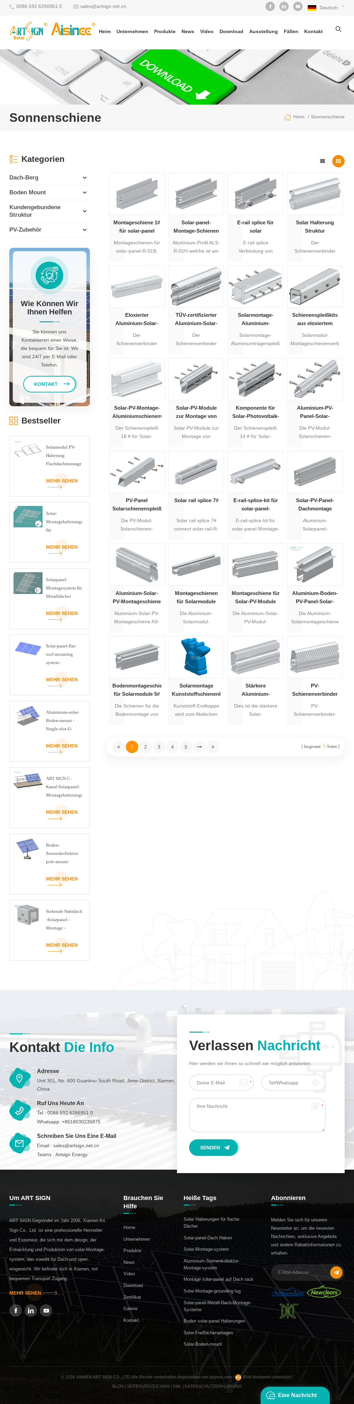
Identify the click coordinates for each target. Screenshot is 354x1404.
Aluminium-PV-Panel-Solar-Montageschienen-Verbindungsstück (315, 412)
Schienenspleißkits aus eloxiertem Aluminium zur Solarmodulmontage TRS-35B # (314, 320)
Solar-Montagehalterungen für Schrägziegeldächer (64, 522)
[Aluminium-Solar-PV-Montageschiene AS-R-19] (137, 564)
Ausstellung (263, 31)
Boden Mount (27, 192)
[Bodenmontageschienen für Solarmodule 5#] (137, 657)
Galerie (130, 1308)
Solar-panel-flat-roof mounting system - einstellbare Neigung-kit (61, 655)
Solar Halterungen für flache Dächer (211, 1223)
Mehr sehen (62, 481)
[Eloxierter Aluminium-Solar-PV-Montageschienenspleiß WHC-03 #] (137, 286)
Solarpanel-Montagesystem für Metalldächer (64, 588)
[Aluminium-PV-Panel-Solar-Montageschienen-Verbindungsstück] (315, 379)
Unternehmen (132, 31)
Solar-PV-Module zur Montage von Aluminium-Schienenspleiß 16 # (196, 412)
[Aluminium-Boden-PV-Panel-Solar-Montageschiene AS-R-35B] (315, 564)
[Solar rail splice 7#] (196, 472)
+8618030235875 (81, 1121)
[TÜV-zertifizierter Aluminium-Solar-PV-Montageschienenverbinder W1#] (196, 286)
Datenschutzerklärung (213, 1386)
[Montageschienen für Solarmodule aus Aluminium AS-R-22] (196, 564)
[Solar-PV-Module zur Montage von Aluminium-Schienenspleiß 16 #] (196, 379)
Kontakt (313, 31)
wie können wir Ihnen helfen (49, 308)
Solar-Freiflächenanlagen (208, 1332)
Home (129, 1227)
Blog (118, 1386)
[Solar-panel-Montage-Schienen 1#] (196, 193)
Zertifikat (132, 1297)
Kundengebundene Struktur (34, 211)
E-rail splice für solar (255, 227)
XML (177, 1386)
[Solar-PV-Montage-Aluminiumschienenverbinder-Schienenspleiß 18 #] (137, 379)
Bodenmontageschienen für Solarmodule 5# (136, 690)
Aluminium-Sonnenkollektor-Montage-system (212, 1264)
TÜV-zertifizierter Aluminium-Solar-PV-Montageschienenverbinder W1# (196, 320)
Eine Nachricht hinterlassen (297, 1398)
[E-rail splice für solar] (255, 193)
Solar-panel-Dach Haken (208, 1237)
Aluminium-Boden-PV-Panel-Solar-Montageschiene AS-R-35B (315, 598)
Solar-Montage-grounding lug (212, 1291)
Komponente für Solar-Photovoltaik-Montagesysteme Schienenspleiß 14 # (256, 412)
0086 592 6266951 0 (39, 6)
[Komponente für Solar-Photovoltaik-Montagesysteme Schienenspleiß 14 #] (255, 379)
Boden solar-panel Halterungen (214, 1321)
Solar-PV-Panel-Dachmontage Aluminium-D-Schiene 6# (315, 505)
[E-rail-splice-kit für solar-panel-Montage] (255, 472)
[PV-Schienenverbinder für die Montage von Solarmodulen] (315, 657)
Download (231, 31)
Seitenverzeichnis (148, 1386)
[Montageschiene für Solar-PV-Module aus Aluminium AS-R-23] (255, 564)
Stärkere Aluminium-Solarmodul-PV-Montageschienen (255, 690)
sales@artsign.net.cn (103, 6)
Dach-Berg (23, 177)
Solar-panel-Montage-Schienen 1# (196, 227)
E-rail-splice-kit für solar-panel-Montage (255, 505)
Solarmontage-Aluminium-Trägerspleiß (255, 320)
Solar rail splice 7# (196, 500)
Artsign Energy (71, 1154)
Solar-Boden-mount (203, 1344)
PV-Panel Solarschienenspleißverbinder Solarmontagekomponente (136, 505)
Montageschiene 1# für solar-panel (136, 227)
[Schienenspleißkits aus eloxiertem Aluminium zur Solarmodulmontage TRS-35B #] (315, 286)
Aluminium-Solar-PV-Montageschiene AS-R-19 (137, 598)
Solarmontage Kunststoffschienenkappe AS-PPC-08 (196, 690)
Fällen (291, 31)
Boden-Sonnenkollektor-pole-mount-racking (62, 854)
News (187, 31)
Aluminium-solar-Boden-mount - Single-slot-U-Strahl (62, 721)
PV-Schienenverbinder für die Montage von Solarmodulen (315, 690)
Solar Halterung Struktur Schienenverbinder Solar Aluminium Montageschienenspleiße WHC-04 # (314, 227)
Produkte (165, 31)
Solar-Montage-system (206, 1249)
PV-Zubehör (25, 229)
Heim (105, 31)
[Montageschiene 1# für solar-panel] (137, 193)
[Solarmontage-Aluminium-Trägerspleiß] (255, 286)
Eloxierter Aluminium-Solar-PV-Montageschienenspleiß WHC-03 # (136, 320)
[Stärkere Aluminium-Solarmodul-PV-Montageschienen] (255, 657)
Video (207, 31)
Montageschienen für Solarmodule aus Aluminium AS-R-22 (196, 598)
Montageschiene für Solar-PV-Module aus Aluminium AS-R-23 (256, 598)
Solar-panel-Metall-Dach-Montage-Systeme (217, 1306)
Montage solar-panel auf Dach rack (218, 1279)
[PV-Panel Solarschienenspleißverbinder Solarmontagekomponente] (137, 472)
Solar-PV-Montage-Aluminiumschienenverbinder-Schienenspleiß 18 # (136, 412)
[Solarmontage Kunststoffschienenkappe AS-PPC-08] (196, 657)
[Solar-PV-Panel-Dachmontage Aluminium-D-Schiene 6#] (315, 472)
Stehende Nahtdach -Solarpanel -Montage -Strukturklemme (64, 920)
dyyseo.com (221, 1377)
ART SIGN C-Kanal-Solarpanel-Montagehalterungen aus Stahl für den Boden (64, 787)
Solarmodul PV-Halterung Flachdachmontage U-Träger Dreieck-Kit (64, 456)
